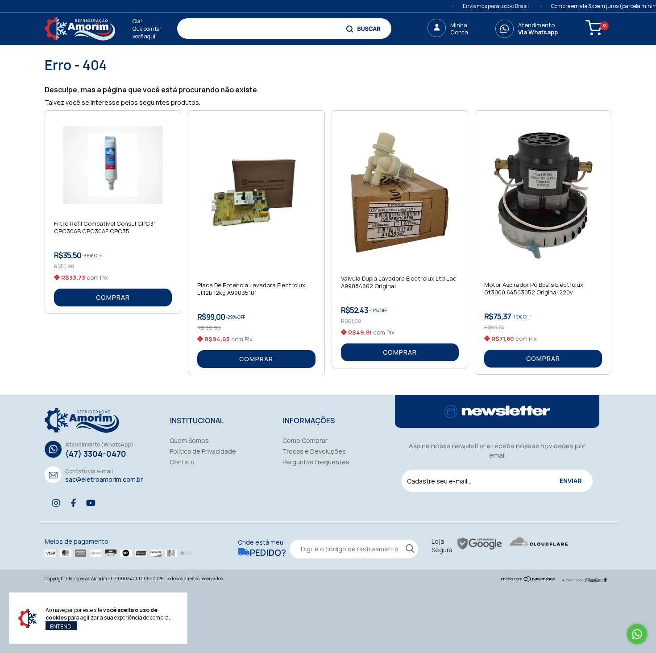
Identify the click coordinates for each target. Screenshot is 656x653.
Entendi (61, 626)
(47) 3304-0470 (95, 453)
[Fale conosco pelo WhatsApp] (637, 634)
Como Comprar (305, 440)
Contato (182, 462)
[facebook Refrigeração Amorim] (73, 503)
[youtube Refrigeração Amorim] (90, 503)
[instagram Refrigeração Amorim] (56, 503)
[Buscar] (364, 28)
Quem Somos (189, 440)
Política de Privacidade (203, 451)
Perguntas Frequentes (315, 462)
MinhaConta (459, 28)
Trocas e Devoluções (314, 451)
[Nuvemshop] (528, 579)
